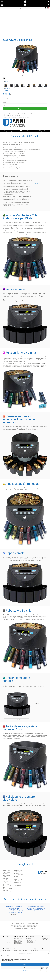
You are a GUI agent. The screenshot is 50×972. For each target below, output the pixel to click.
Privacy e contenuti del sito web (34, 950)
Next (6, 81)
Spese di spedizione (18, 943)
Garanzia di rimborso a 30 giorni (31, 940)
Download (17, 950)
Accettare (25, 964)
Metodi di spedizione (18, 940)
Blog (44, 949)
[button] (48, 953)
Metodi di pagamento (7, 949)
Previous (7, 80)
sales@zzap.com (6, 940)
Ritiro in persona (18, 942)
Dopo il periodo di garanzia (31, 942)
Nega (25, 967)
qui (17, 925)
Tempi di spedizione (18, 941)
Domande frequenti (45, 938)
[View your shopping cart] (48, 1)
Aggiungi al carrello (25, 109)
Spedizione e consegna (18, 937)
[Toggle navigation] (2, 1)
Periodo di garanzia (29, 941)
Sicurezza (25, 950)
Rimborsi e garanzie (30, 937)
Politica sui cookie (25, 970)
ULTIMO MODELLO (37, 182)
